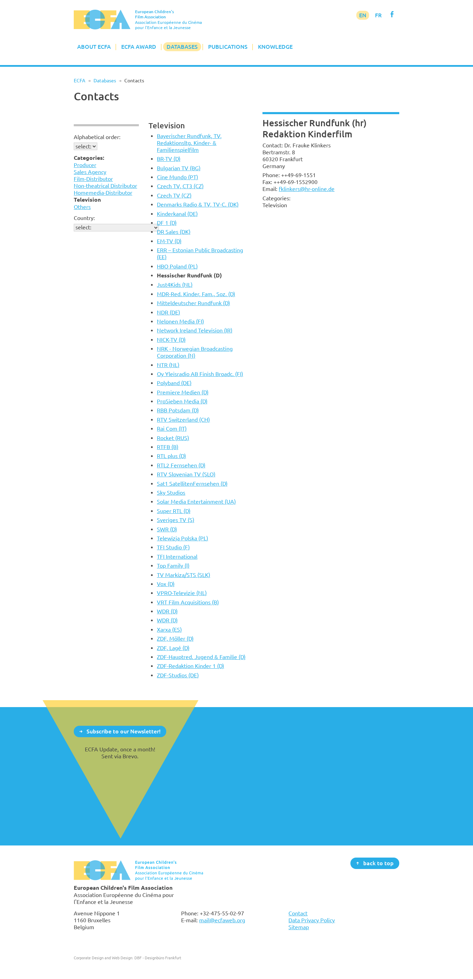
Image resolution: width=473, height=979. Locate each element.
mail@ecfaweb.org (222, 920)
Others (82, 207)
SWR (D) (167, 529)
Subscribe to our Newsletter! (124, 731)
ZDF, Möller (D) (175, 638)
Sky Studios (171, 493)
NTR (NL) (168, 365)
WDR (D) (167, 611)
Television (167, 125)
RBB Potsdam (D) (178, 410)
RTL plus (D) (171, 456)
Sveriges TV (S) (175, 520)
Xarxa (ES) (169, 629)
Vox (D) (166, 584)
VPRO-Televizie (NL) (182, 593)
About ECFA (94, 46)
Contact (297, 913)
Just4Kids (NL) (175, 285)
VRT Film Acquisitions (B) (188, 602)
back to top (378, 862)
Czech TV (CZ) (174, 195)
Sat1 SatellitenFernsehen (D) (192, 484)
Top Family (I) (173, 565)
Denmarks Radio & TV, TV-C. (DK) (198, 204)
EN (362, 15)
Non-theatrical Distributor (105, 186)
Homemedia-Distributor (103, 193)
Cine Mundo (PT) (177, 177)
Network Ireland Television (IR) (194, 330)
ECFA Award (138, 46)
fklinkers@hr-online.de (306, 189)
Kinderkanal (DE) (177, 214)
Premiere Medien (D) (182, 392)
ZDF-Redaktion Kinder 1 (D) (190, 666)
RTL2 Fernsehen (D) (181, 465)
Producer (85, 165)
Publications (228, 46)
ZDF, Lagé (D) (173, 648)
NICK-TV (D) (171, 340)
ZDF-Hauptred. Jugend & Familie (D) (201, 657)
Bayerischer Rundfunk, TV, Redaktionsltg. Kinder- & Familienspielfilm (189, 143)
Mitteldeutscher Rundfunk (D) (193, 303)
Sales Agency (90, 172)
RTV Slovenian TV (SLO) (186, 474)
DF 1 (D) (167, 223)
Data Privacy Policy (311, 920)
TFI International (177, 556)
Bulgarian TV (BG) (178, 168)
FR (378, 15)
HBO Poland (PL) (177, 266)
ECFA (79, 80)
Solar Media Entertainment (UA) (196, 501)
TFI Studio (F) (173, 547)
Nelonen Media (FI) (180, 321)
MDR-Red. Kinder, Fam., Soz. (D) (196, 294)
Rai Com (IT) (172, 429)
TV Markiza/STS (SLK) (183, 575)
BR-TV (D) (168, 159)
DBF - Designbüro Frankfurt (157, 957)
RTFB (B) (167, 447)
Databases (182, 46)
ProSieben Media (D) (182, 401)
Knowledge (275, 46)
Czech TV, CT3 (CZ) (180, 186)
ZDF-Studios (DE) (178, 675)
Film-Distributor (93, 179)
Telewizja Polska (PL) (182, 538)
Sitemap (298, 927)
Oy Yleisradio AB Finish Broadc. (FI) (200, 374)
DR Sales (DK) (173, 232)
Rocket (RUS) (173, 438)
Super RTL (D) (173, 511)
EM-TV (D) (169, 241)
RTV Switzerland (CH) (183, 420)
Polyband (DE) (174, 383)
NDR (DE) (168, 312)
